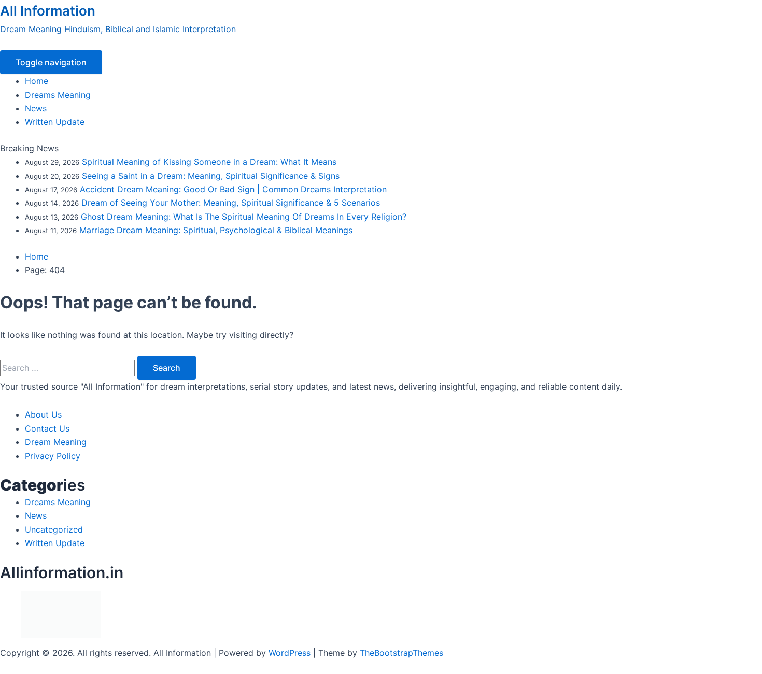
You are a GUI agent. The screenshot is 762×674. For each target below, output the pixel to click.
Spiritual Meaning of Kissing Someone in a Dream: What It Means (209, 161)
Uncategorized (54, 529)
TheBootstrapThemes (401, 653)
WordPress (290, 653)
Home (36, 81)
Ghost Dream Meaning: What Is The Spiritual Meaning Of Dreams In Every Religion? (243, 216)
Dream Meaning (56, 442)
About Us (43, 414)
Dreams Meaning (58, 95)
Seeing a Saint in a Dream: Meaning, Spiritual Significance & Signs (211, 175)
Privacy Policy (52, 456)
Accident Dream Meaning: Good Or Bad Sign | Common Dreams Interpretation (233, 189)
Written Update (54, 122)
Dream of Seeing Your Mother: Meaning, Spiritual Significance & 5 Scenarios (230, 202)
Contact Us (47, 428)
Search (166, 368)
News (36, 108)
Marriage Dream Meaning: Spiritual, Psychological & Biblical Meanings (215, 230)
